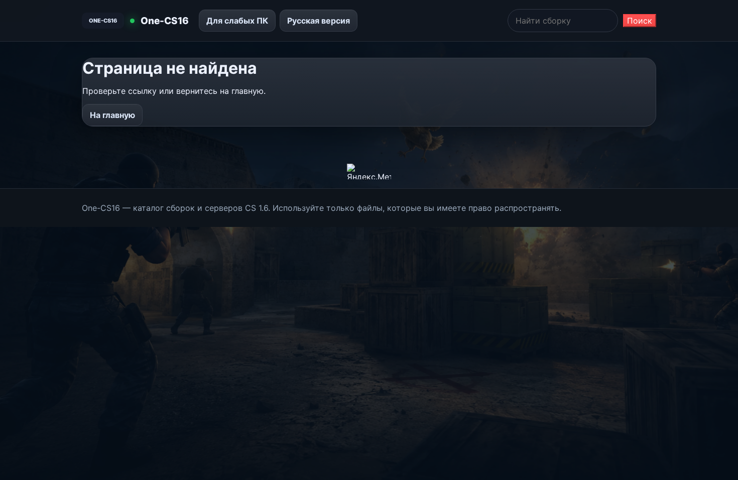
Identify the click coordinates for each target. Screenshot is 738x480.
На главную (112, 115)
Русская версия (318, 21)
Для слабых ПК (237, 21)
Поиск (639, 21)
